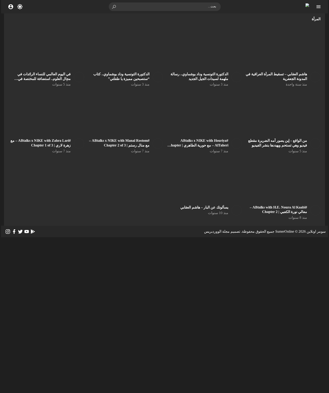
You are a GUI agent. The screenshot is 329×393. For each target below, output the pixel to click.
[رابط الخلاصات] (33, 231)
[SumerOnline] (313, 77)
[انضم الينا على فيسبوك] (14, 231)
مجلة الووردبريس (217, 231)
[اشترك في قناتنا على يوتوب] (27, 231)
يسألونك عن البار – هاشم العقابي (204, 207)
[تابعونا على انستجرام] (8, 231)
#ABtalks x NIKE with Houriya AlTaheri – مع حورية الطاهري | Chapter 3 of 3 (198, 145)
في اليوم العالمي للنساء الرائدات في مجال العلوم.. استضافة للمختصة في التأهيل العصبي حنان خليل (44, 78)
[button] (114, 6)
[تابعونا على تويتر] (20, 231)
